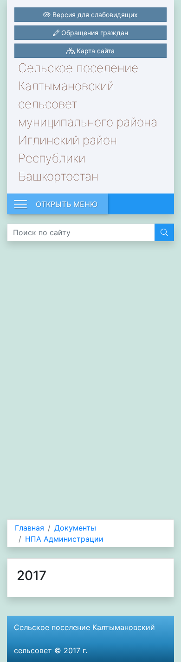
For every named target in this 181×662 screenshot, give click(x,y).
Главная (29, 527)
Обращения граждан (93, 33)
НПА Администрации (64, 538)
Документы (75, 527)
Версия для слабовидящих (94, 15)
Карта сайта (95, 51)
